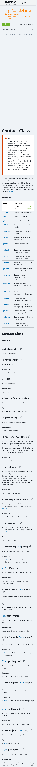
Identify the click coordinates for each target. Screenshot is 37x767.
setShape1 (6, 304)
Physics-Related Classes (15, 34)
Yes (13, 763)
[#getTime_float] (20, 467)
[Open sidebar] (6, 24)
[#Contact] (21, 349)
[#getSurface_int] (20, 417)
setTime (5, 237)
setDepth (6, 250)
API (6, 34)
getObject (6, 323)
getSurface (6, 231)
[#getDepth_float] (21, 523)
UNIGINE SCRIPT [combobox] (25, 24)
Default (23, 207)
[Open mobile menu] (33, 3)
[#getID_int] (15, 379)
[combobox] (23, 2)
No (18, 763)
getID (5, 221)
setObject (6, 317)
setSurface (6, 225)
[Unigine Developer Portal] (9, 3)
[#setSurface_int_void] (33, 398)
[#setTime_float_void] (29, 436)
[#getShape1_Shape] (24, 709)
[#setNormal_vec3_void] (4, 592)
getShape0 (6, 298)
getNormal (7, 283)
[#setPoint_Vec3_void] (30, 546)
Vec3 (18, 546)
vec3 (21, 589)
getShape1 (6, 311)
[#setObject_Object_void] (31, 730)
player (10, 192)
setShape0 (6, 292)
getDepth (6, 256)
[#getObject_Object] (23, 749)
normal (4, 508)
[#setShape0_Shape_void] (4, 639)
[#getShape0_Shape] (24, 661)
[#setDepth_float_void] (32, 499)
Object (20, 730)
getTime (6, 244)
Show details (29, 207)
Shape (21, 637)
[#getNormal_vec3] (22, 615)
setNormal (6, 275)
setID (4, 217)
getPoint (6, 269)
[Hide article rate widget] (22, 763)
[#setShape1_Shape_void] (4, 685)
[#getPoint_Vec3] (20, 568)
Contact (5, 213)
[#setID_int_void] (21, 359)
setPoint (6, 263)
